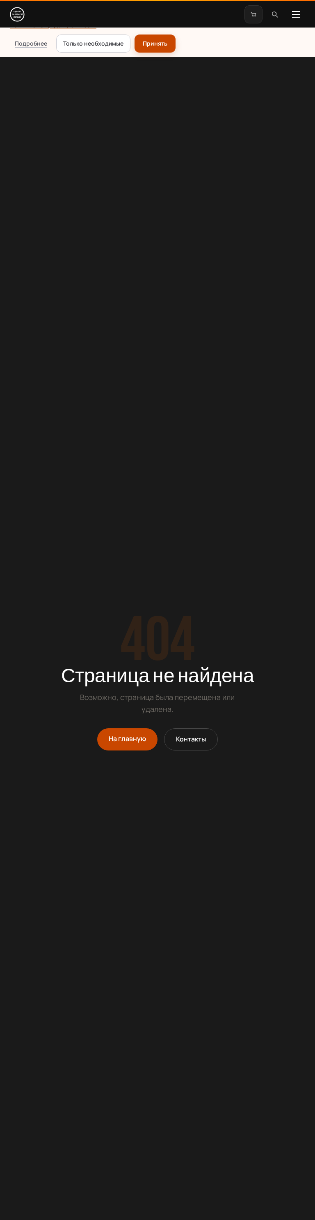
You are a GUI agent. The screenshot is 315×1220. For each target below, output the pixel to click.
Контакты (191, 739)
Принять (155, 43)
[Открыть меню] (296, 14)
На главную (127, 738)
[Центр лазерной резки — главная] (19, 14)
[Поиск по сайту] (275, 14)
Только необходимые (93, 43)
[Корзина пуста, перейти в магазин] (253, 14)
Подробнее (31, 43)
